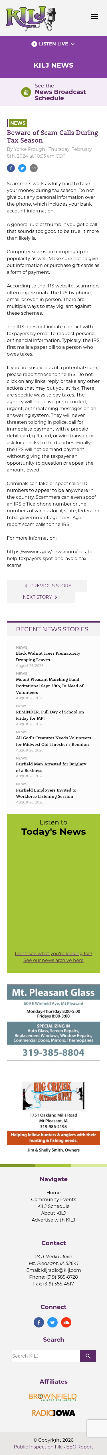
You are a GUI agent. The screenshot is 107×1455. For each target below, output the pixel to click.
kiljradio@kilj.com (61, 1270)
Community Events (53, 1199)
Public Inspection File (38, 1447)
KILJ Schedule (53, 1206)
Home (54, 1192)
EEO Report (79, 1447)
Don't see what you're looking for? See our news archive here (53, 957)
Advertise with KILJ (53, 1220)
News (17, 123)
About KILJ (53, 1213)
